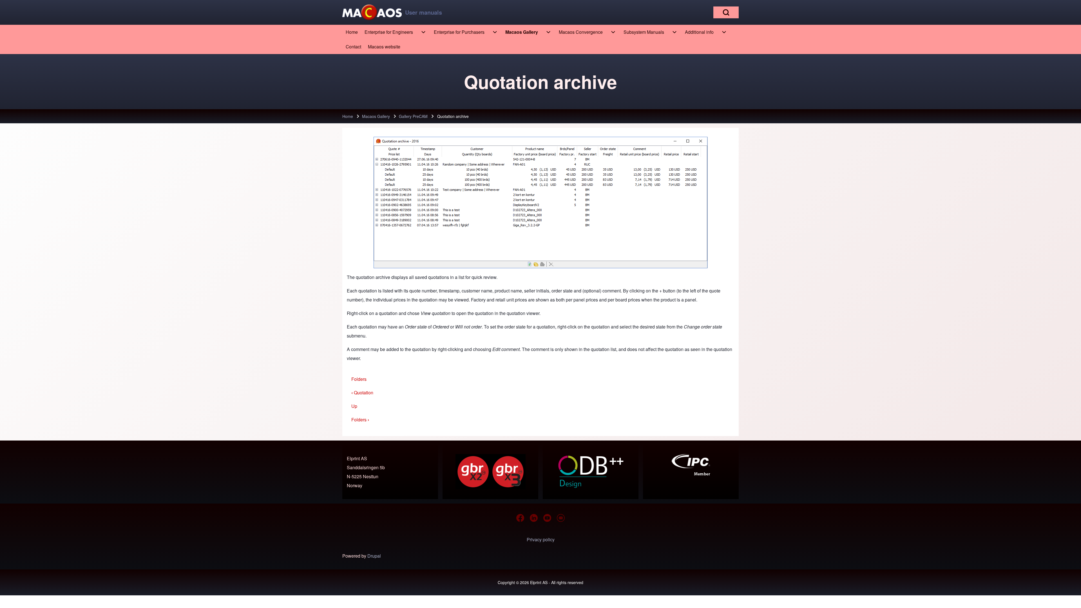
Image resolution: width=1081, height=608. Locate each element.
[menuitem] (351, 32)
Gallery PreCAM (413, 116)
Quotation (362, 392)
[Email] (560, 518)
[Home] (372, 12)
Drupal (374, 556)
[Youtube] (547, 518)
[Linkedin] (533, 518)
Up (354, 406)
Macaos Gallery (376, 116)
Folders (359, 379)
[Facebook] (520, 518)
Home (347, 116)
